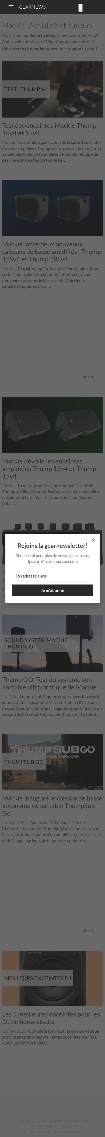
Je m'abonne (52, 590)
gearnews (32, 7)
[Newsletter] (80, 8)
